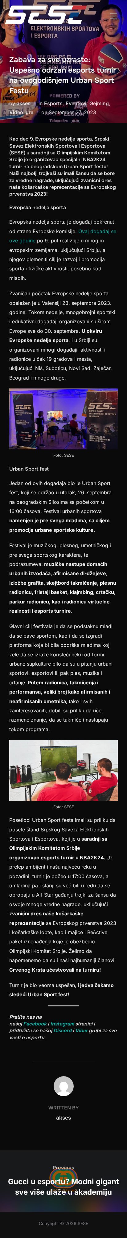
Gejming (99, 103)
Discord (62, 1030)
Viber (81, 1030)
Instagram (62, 1024)
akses (24, 103)
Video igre (21, 112)
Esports (53, 103)
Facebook (35, 1024)
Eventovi (76, 103)
